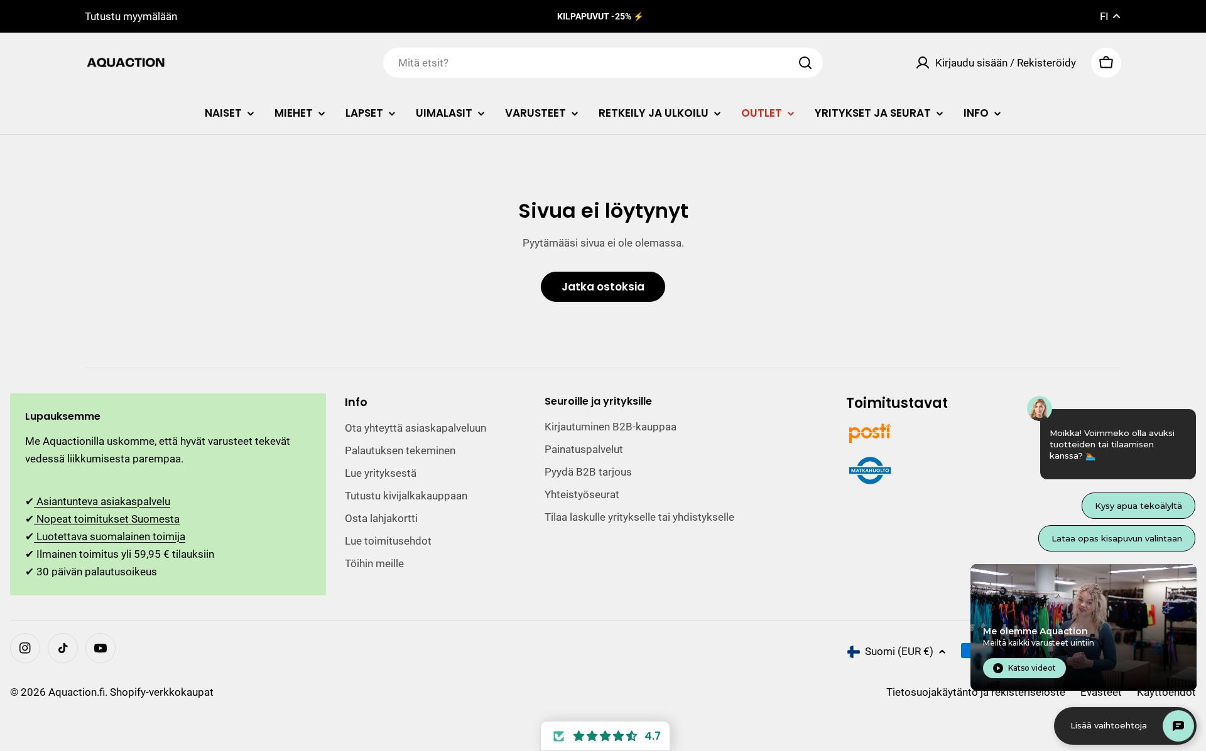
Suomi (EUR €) (899, 651)
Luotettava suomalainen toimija (109, 536)
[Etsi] (805, 62)
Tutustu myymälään (131, 16)
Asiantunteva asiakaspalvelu (102, 501)
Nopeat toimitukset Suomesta (107, 519)
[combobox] (603, 63)
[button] (605, 736)
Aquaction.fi (76, 692)
